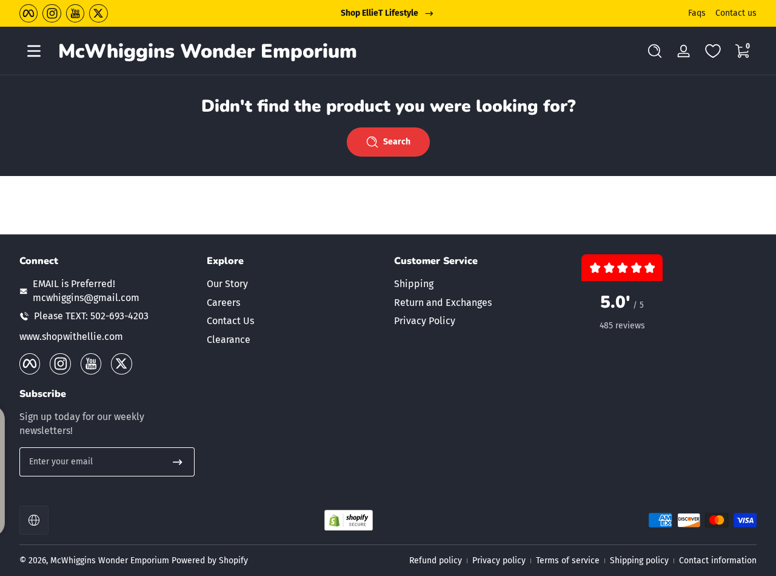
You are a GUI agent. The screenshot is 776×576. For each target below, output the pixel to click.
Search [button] (396, 142)
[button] (654, 51)
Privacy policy (499, 560)
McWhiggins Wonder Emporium (111, 560)
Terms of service (568, 560)
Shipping (413, 284)
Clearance (228, 339)
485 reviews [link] (622, 325)
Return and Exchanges (443, 302)
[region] (388, 13)
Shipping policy (639, 560)
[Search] (654, 51)
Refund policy (435, 560)
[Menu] (33, 51)
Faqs (697, 13)
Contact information (718, 560)
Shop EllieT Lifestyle (379, 13)
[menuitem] (294, 284)
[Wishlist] (713, 51)
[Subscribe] (178, 461)
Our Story (227, 284)
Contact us (736, 13)
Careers (223, 302)
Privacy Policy (424, 321)
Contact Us (230, 321)
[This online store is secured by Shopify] (348, 520)
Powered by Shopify (210, 560)
